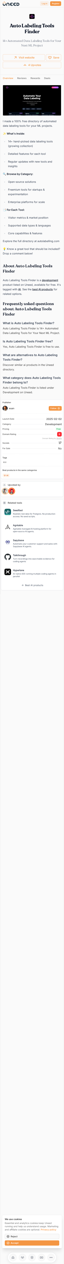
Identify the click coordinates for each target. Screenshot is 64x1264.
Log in (44, 3)
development (50, 280)
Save (56, 57)
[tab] (8, 78)
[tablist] (32, 78)
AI (19, 289)
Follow (53, 408)
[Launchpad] (13, 1257)
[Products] (32, 1257)
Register (56, 3)
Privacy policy (48, 1229)
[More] (51, 1257)
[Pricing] (41, 1257)
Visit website (26, 57)
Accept (15, 1243)
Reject (14, 1236)
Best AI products (34, 585)
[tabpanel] (32, 239)
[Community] (22, 1257)
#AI (4, 462)
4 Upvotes (34, 65)
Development (53, 424)
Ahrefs (59, 438)
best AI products (42, 289)
